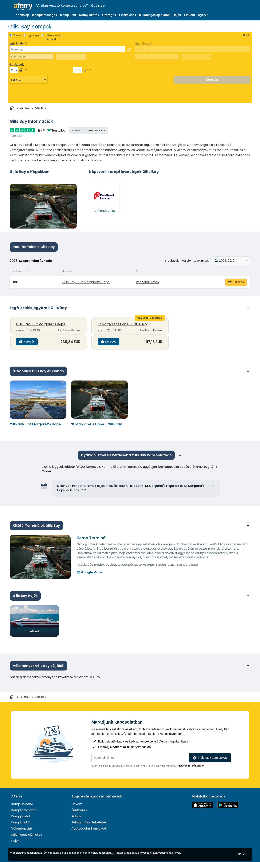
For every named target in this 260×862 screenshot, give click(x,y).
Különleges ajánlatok (154, 15)
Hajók (177, 15)
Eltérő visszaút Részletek (53, 37)
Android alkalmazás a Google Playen (228, 805)
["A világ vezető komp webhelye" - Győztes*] (23, 6)
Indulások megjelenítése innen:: (187, 261)
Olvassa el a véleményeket (88, 130)
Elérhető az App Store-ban (202, 805)
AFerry (16, 796)
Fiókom (189, 15)
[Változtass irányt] (129, 50)
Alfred (34, 631)
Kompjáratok (21, 816)
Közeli (242, 854)
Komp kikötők (89, 15)
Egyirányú (33, 35)
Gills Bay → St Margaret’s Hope (86, 282)
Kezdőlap (22, 15)
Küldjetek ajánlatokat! (212, 757)
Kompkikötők (21, 822)
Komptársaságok (44, 15)
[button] (203, 15)
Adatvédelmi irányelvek (190, 765)
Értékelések (127, 15)
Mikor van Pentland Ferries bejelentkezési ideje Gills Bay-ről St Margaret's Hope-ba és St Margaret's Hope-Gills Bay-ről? (131, 488)
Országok (109, 15)
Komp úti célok (22, 804)
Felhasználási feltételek (89, 822)
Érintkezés (79, 810)
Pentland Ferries (147, 282)
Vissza (17, 35)
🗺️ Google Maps (89, 572)
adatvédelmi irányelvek (167, 852)
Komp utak (68, 15)
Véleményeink (22, 828)
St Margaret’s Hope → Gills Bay (122, 324)
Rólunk (76, 816)
